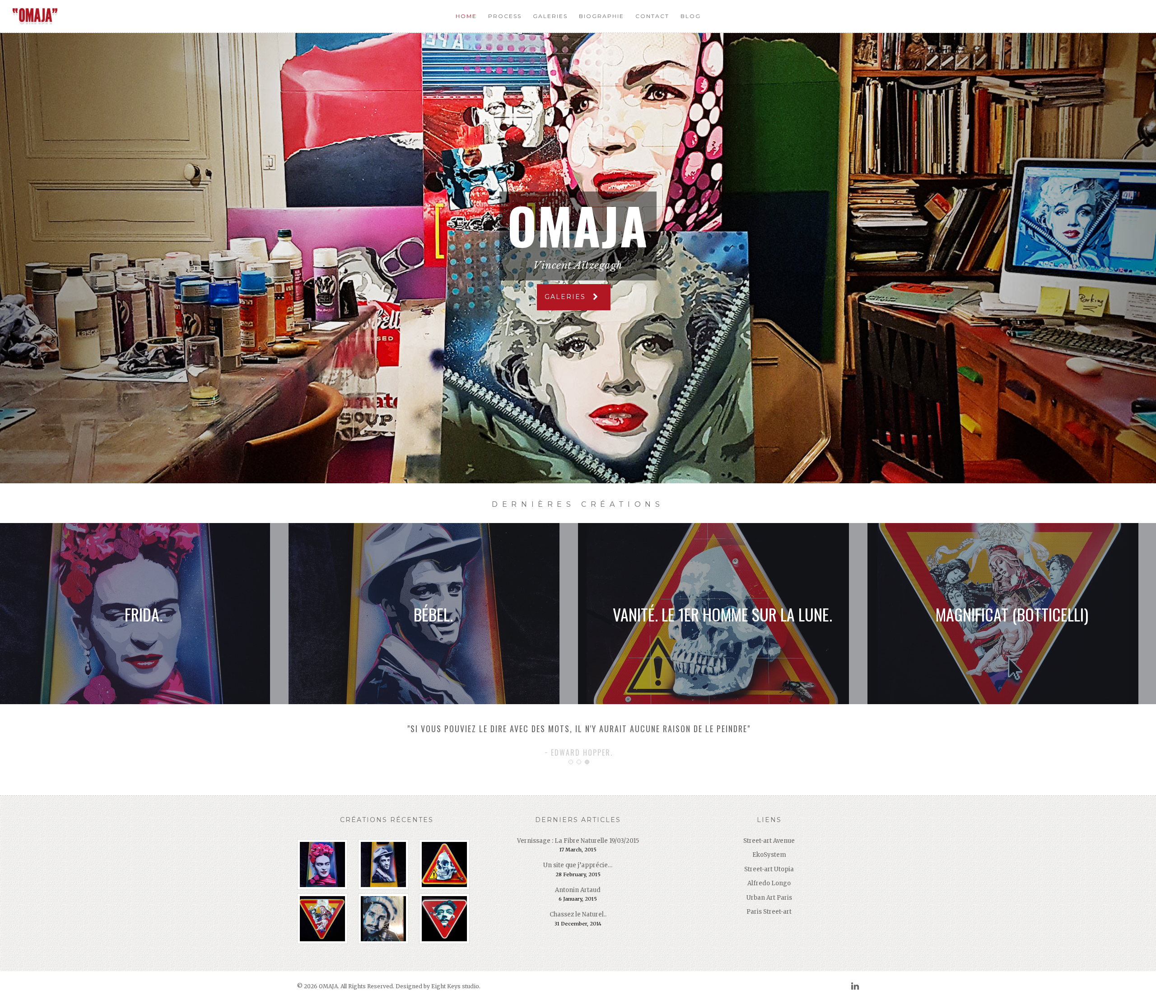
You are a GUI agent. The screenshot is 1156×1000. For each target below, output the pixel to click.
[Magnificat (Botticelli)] (325, 918)
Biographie (601, 16)
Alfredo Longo (769, 883)
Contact (652, 16)
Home (466, 16)
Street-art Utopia (769, 869)
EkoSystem (769, 855)
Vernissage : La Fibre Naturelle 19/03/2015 (578, 841)
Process (505, 16)
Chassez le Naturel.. (578, 914)
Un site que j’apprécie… (577, 865)
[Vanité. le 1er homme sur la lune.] (447, 864)
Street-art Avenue (769, 841)
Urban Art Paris (769, 898)
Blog (691, 16)
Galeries (550, 16)
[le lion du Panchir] (386, 918)
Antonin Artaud (578, 890)
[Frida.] (325, 864)
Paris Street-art (769, 912)
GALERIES (566, 297)
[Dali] (447, 918)
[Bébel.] (386, 864)
